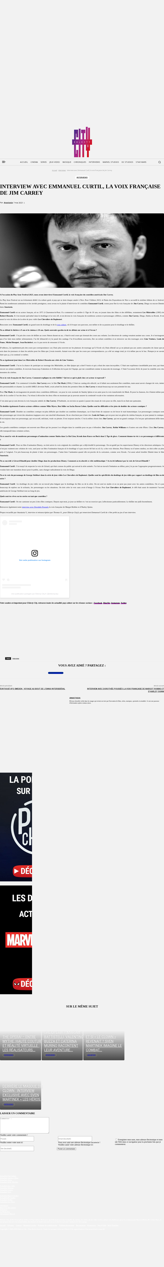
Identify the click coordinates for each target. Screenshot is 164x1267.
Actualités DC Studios (8, 1198)
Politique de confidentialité (47, 1225)
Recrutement (81, 1225)
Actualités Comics (6, 1190)
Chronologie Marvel (7, 1214)
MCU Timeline (113, 1225)
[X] (35, 207)
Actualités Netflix (6, 1200)
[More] (53, 207)
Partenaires (91, 1225)
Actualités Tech (5, 1192)
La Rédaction (5, 1212)
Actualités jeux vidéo (7, 1186)
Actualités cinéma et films (9, 1178)
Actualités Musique (7, 1188)
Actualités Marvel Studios (9, 1196)
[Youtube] (26, 128)
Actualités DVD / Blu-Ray (9, 1182)
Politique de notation (66, 1225)
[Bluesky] (11, 128)
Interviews (62, 170)
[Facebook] (2, 128)
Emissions (3, 1210)
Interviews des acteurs (8, 1208)
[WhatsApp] (44, 207)
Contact (19, 1225)
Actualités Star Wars (7, 1202)
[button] (159, 162)
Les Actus (91, 1055)
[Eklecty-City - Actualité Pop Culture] (82, 142)
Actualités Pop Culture (8, 1176)
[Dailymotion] (21, 128)
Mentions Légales (29, 1225)
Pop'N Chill (102, 1225)
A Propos (10, 1225)
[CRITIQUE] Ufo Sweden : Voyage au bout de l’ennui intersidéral (32, 689)
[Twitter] (6, 128)
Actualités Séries (6, 1180)
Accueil (54, 170)
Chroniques (4, 1206)
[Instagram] (16, 128)
